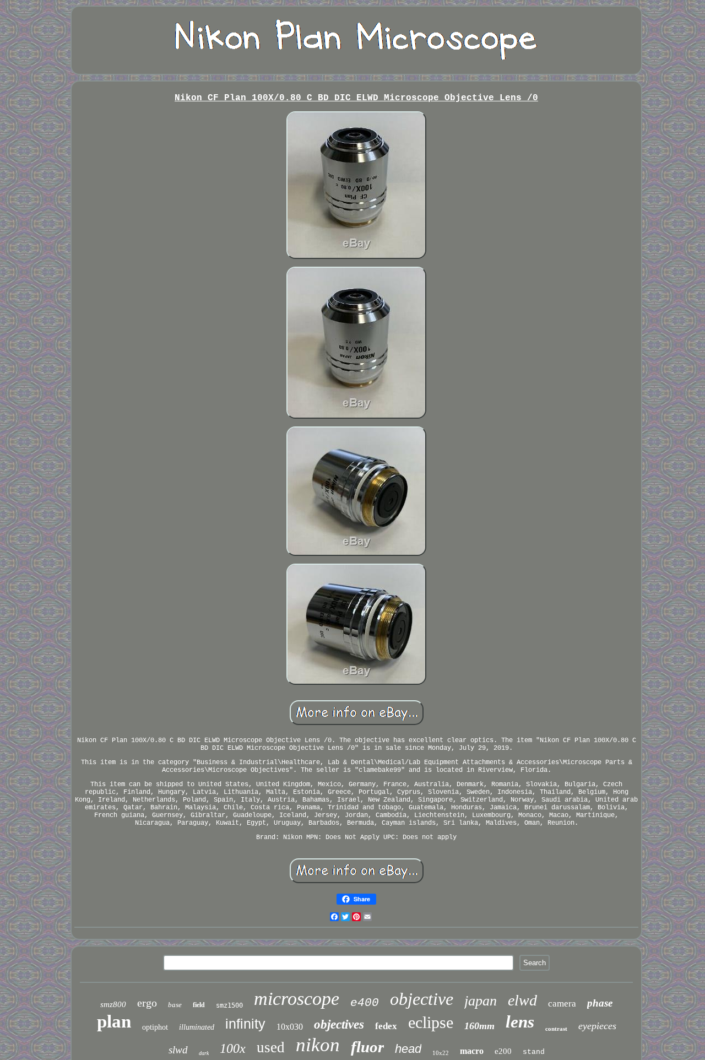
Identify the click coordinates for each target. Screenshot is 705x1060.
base (175, 1004)
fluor (367, 1047)
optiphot (155, 1027)
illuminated (196, 1027)
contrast (556, 1028)
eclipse (430, 1022)
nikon (318, 1045)
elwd (522, 1000)
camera (562, 1003)
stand (534, 1052)
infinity (245, 1023)
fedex (386, 1026)
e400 (364, 1003)
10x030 (289, 1026)
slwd (178, 1050)
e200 (503, 1051)
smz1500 (229, 1005)
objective (421, 999)
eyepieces (597, 1025)
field (199, 1005)
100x (233, 1048)
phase (599, 1003)
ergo (147, 1003)
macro (472, 1051)
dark (204, 1053)
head (408, 1049)
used (271, 1047)
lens (520, 1021)
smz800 (113, 1004)
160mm (479, 1025)
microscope (296, 998)
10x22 (440, 1053)
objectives (339, 1024)
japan (480, 1001)
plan (114, 1021)
